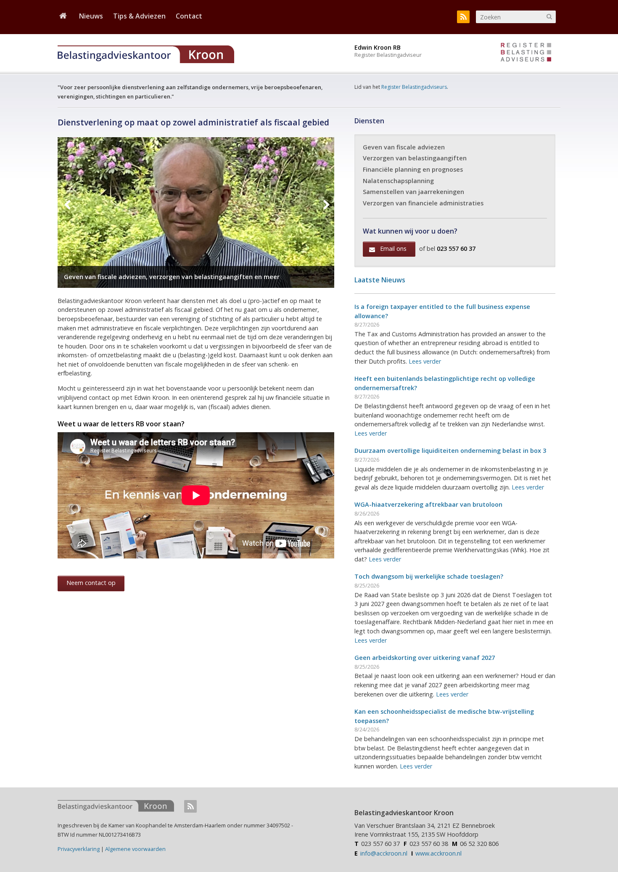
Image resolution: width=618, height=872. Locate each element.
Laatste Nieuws (379, 279)
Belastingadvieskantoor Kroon (169, 54)
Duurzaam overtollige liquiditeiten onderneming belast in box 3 (450, 451)
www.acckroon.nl (438, 853)
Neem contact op (91, 583)
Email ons (393, 249)
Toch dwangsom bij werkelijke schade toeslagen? (428, 576)
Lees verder (425, 361)
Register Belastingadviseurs (414, 86)
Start (63, 18)
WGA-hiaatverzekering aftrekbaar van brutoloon (428, 504)
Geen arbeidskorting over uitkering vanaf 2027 (424, 658)
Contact (189, 16)
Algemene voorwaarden (135, 849)
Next (325, 205)
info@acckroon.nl (383, 853)
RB (526, 53)
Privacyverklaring (79, 849)
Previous (67, 205)
